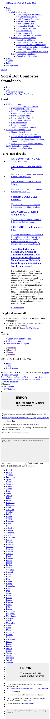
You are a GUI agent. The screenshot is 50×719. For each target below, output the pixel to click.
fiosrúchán (15, 308)
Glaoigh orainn (12, 65)
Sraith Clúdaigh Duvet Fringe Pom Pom (32, 47)
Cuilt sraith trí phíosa (19, 12)
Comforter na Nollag (9, 382)
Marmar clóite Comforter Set (28, 26)
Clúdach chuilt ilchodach (26, 21)
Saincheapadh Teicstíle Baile (28, 379)
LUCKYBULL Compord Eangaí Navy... (24, 213)
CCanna (9, 61)
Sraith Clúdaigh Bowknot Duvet (29, 42)
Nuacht (9, 58)
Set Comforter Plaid (24, 31)
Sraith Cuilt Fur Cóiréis (25, 24)
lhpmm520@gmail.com (29, 328)
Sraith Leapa (32, 377)
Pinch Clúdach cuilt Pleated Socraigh (31, 44)
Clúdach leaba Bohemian (26, 56)
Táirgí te (45, 372)
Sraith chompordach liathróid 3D (29, 14)
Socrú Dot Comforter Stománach (29, 35)
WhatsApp (10, 389)
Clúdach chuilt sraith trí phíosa (23, 38)
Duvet (3, 377)
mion (22, 308)
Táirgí (8, 10)
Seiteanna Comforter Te (16, 377)
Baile (8, 7)
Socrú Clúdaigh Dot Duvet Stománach (32, 51)
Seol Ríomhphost (8, 386)
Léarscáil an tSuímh (10, 375)
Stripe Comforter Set (24, 33)
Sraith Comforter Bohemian (27, 19)
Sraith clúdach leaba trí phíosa (23, 54)
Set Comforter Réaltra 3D (26, 17)
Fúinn (8, 63)
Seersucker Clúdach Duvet (27, 49)
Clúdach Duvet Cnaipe (25, 40)
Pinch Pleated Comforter (26, 28)
